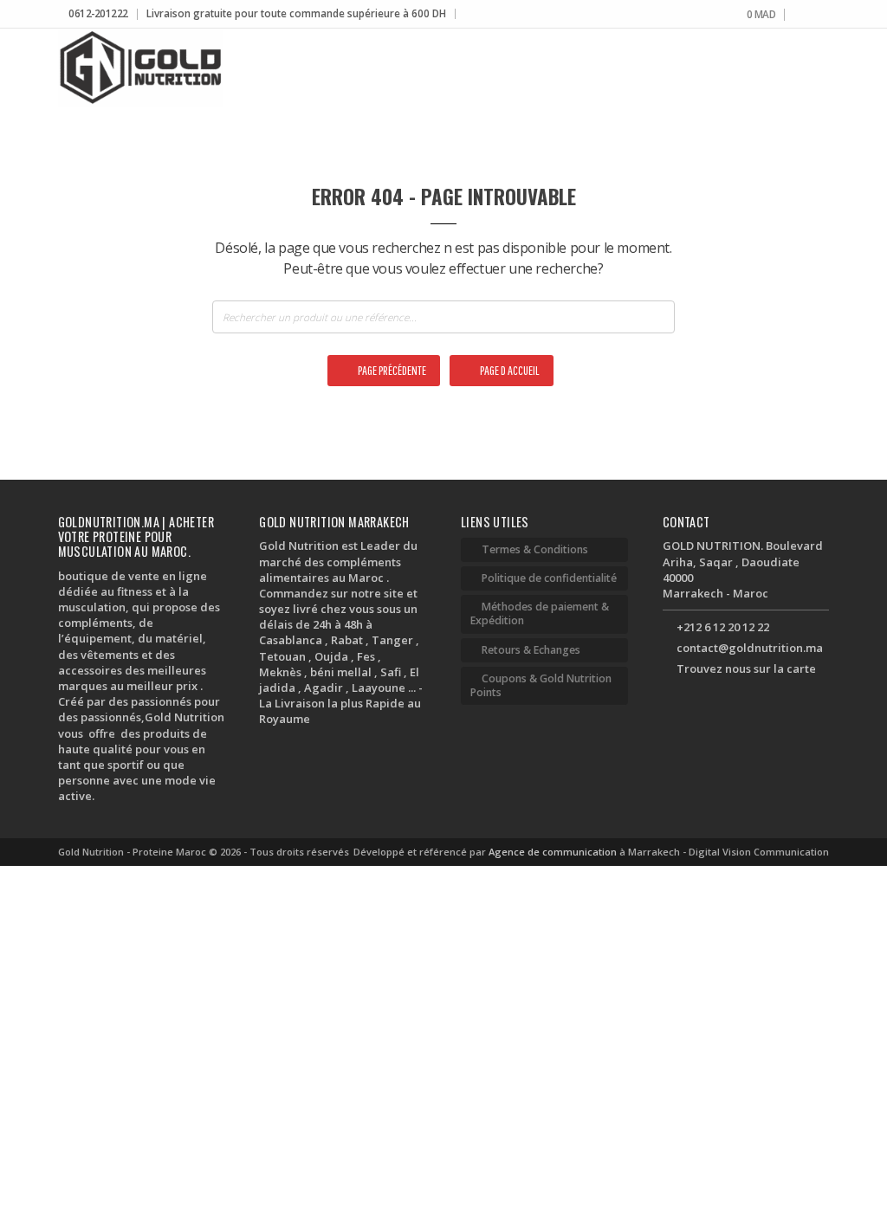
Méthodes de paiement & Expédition (539, 613)
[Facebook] (798, 15)
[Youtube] (824, 15)
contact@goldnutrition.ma (750, 647)
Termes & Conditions (535, 549)
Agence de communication (554, 851)
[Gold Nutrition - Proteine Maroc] (140, 68)
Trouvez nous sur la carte (746, 668)
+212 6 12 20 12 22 (723, 627)
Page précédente (391, 370)
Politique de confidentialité (549, 578)
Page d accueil (509, 370)
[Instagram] (811, 15)
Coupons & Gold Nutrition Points (541, 685)
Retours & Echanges (531, 650)
